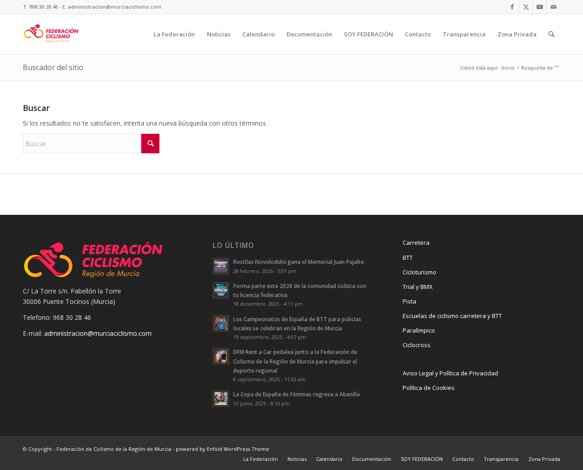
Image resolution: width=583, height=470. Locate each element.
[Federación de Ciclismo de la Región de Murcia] (51, 34)
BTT (408, 257)
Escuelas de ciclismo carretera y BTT (452, 316)
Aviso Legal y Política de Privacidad (450, 373)
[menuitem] (174, 34)
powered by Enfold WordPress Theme (222, 448)
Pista (409, 301)
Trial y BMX (418, 287)
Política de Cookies (429, 388)
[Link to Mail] (553, 7)
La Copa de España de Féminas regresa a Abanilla (296, 394)
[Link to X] (525, 7)
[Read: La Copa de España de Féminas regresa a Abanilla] (221, 398)
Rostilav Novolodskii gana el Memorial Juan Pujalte (298, 261)
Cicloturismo (419, 272)
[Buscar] (551, 34)
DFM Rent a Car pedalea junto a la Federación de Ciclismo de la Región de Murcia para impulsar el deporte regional (295, 361)
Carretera (416, 242)
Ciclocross (416, 345)
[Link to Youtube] (539, 7)
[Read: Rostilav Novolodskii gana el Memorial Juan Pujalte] (221, 266)
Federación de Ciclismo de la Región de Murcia (113, 448)
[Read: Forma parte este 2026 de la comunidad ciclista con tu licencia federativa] (221, 290)
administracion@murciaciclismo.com (98, 333)
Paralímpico (419, 330)
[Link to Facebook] (512, 7)
